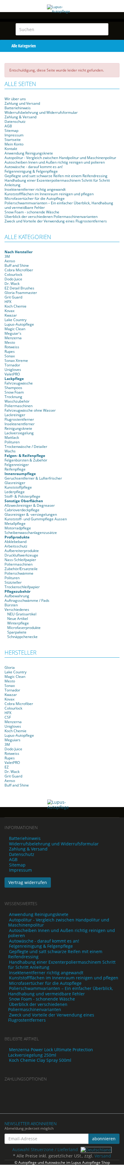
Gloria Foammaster (21, 292)
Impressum (14, 135)
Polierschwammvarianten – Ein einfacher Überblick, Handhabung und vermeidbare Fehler (59, 205)
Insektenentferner (20, 423)
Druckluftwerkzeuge (21, 555)
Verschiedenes (17, 609)
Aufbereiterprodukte (22, 550)
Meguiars (12, 739)
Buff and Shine (17, 265)
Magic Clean (15, 328)
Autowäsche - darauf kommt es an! (34, 166)
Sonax (10, 356)
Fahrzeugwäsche (19, 383)
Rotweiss (12, 347)
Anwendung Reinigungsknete (29, 153)
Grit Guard (13, 297)
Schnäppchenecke (22, 636)
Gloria (10, 667)
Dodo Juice (13, 279)
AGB (8, 126)
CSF (8, 717)
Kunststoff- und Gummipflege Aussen (36, 519)
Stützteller (13, 582)
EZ (7, 767)
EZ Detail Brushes (19, 288)
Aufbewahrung (17, 595)
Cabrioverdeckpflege (22, 509)
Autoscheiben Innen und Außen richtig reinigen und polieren (55, 162)
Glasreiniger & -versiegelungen (31, 514)
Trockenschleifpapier (22, 586)
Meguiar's (13, 333)
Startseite (13, 139)
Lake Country (15, 319)
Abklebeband (15, 541)
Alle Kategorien (23, 46)
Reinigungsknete (18, 428)
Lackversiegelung (19, 433)
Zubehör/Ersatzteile (21, 568)
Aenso (10, 260)
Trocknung (13, 396)
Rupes (10, 351)
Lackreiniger (15, 414)
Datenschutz (15, 121)
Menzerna (13, 337)
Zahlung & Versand (20, 117)
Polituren (12, 442)
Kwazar (11, 315)
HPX (8, 301)
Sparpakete (16, 632)
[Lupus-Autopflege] (62, 15)
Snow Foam (14, 392)
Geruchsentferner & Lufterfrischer (33, 478)
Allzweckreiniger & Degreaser (30, 505)
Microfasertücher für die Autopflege (35, 198)
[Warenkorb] (105, 46)
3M (7, 256)
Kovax (9, 310)
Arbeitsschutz (16, 546)
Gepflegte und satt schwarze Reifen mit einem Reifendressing (56, 175)
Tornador (12, 365)
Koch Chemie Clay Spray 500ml (40, 1060)
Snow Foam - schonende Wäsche (32, 212)
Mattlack (12, 437)
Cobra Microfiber (19, 270)
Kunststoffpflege (18, 487)
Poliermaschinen (19, 405)
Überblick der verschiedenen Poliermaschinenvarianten (51, 216)
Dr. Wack (12, 283)
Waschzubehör (17, 401)
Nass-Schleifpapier (20, 559)
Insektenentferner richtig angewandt (35, 189)
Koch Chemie (15, 306)
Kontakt (11, 148)
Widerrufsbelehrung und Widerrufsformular (41, 112)
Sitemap (11, 130)
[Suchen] (103, 29)
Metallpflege (15, 523)
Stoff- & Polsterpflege (22, 496)
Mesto (10, 342)
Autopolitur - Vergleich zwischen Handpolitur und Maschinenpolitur (60, 157)
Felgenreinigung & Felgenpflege (31, 171)
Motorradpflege (18, 528)
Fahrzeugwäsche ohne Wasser (30, 410)
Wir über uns (15, 98)
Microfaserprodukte (23, 627)
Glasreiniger (15, 482)
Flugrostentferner (19, 419)
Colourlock (13, 274)
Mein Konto (14, 144)
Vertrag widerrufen (27, 882)
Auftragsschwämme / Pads (27, 600)
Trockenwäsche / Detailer (26, 446)
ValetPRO (12, 374)
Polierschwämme (19, 573)
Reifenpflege (15, 469)
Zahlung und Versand (22, 103)
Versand (103, 1156)
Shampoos (13, 387)
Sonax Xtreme (16, 360)
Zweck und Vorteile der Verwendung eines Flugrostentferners (56, 221)
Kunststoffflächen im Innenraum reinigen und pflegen (49, 193)
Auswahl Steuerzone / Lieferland (45, 1149)
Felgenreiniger (17, 464)
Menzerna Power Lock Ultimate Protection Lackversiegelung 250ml (50, 1052)
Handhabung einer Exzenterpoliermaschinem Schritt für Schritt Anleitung (57, 182)
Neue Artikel (17, 618)
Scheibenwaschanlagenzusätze (31, 532)
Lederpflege (15, 491)
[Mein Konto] (118, 46)
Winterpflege (17, 623)
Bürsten (11, 605)
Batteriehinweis (18, 107)
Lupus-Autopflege (19, 324)
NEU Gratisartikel (21, 614)
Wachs (10, 451)
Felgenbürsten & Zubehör (26, 460)
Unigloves (13, 369)
